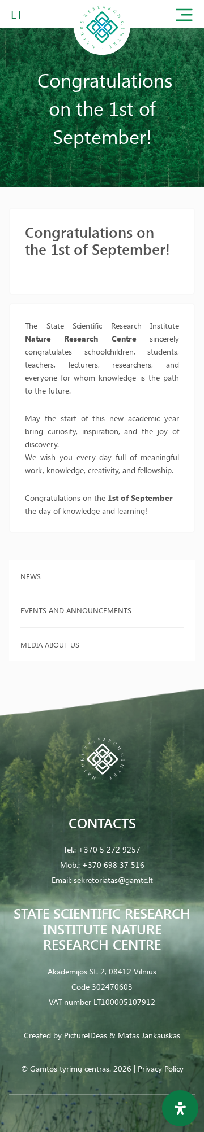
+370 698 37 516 (113, 864)
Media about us (49, 644)
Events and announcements (75, 610)
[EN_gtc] (102, 53)
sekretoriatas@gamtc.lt (113, 880)
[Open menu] (184, 17)
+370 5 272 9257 (109, 849)
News (30, 576)
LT (17, 13)
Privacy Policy (161, 1068)
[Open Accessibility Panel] (180, 1108)
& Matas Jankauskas (144, 1035)
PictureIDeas (85, 1035)
